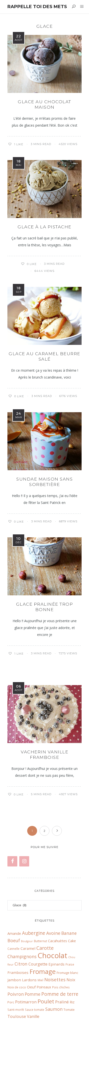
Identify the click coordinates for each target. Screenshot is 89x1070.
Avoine (53, 933)
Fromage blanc (67, 972)
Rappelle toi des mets (37, 6)
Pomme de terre (59, 994)
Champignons (22, 956)
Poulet (46, 1001)
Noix (71, 979)
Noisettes (55, 979)
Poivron (15, 994)
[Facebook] (12, 861)
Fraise (70, 964)
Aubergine (33, 933)
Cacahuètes (57, 940)
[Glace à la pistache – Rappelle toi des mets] (44, 189)
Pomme (32, 994)
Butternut (40, 941)
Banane (69, 933)
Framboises (17, 972)
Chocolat (52, 955)
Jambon (14, 979)
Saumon (54, 1009)
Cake (72, 940)
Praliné (62, 1002)
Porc (10, 1002)
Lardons (29, 979)
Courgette (37, 964)
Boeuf (13, 940)
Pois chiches (61, 987)
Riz (72, 1001)
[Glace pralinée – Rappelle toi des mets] (44, 566)
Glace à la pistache (44, 226)
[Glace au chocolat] (44, 64)
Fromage (42, 971)
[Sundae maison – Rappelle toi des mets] (44, 441)
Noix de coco (16, 987)
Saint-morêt (15, 1009)
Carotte (45, 948)
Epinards (56, 964)
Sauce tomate (34, 1009)
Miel (40, 980)
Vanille (33, 1016)
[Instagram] (24, 861)
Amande (14, 933)
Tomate (69, 1009)
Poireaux (44, 986)
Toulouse (16, 1016)
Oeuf (31, 986)
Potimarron (26, 1002)
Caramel (28, 948)
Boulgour (27, 941)
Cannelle (13, 949)
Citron (21, 964)
